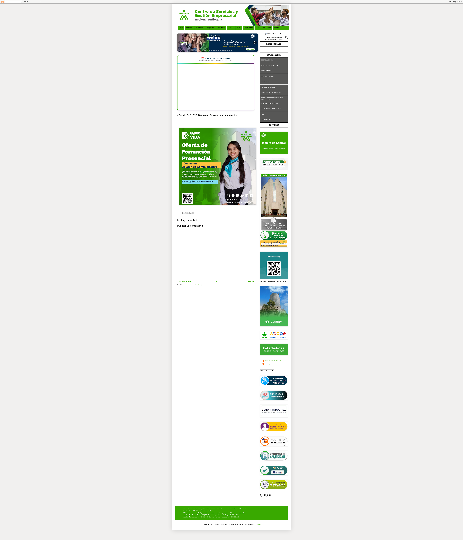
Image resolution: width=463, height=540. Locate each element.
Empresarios (248, 28)
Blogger (259, 524)
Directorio (221, 28)
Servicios (231, 28)
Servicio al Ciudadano (263, 28)
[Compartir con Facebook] (190, 213)
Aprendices (200, 28)
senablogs (267, 364)
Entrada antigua (249, 281)
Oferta (276, 28)
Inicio (181, 28)
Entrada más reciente (184, 281)
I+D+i (239, 28)
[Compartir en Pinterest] (192, 213)
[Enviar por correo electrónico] (183, 213)
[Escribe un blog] (185, 213)
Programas (210, 28)
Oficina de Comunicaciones (272, 361)
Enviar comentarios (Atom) (194, 285)
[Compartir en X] (188, 213)
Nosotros (189, 28)
